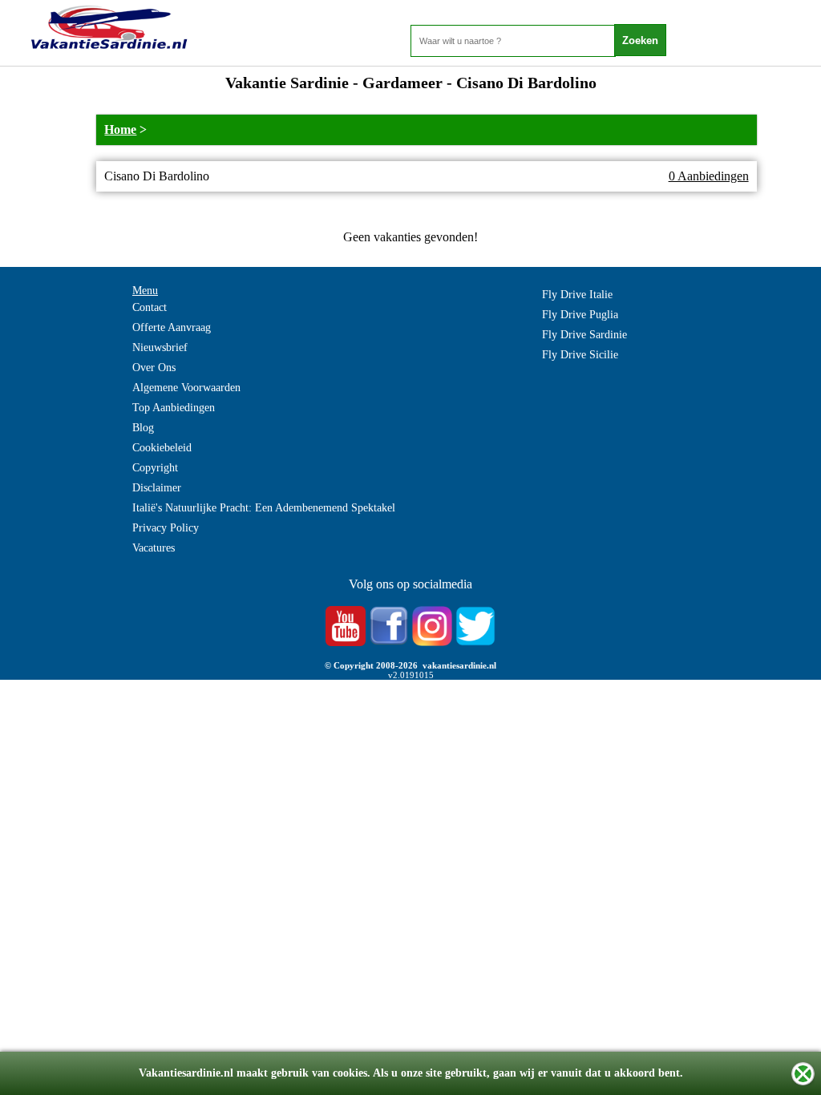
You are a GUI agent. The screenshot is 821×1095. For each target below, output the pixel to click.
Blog (143, 428)
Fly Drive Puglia (580, 315)
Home (120, 129)
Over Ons (154, 368)
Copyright (155, 468)
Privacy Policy (165, 528)
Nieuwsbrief (160, 347)
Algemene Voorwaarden (186, 388)
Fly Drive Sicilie (580, 355)
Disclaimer (156, 488)
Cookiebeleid (162, 448)
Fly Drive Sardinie (584, 335)
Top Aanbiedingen (173, 408)
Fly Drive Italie (577, 295)
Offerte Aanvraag (171, 327)
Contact (149, 307)
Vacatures (153, 548)
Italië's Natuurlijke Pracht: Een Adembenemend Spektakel (263, 508)
